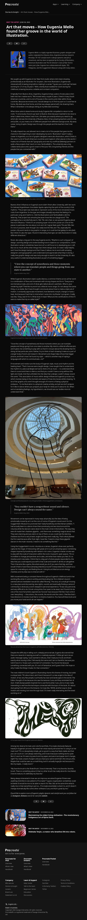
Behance (24, 796)
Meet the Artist (12, 22)
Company (76, 4)
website (44, 796)
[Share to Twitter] (17, 43)
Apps (55, 4)
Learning (64, 4)
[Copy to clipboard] (24, 43)
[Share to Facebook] (9, 43)
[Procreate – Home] (12, 4)
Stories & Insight (12, 12)
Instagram (16, 796)
